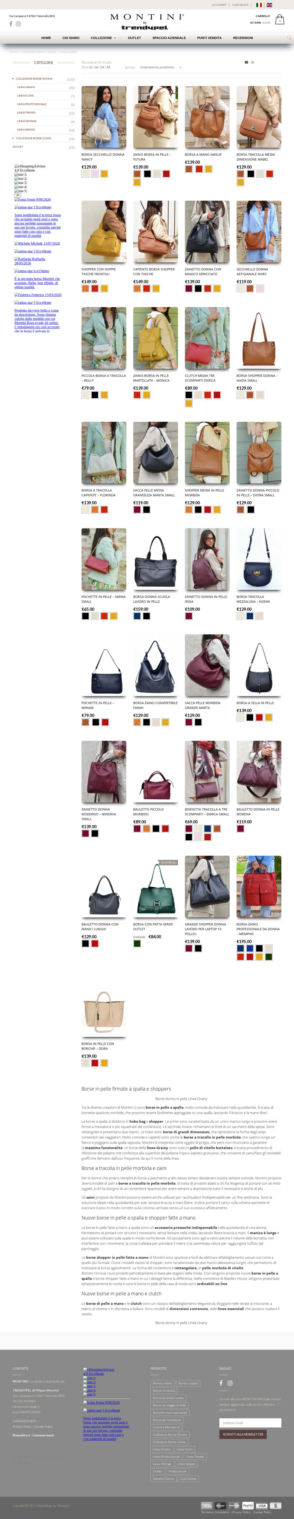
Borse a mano (162, 1383)
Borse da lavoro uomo (168, 1398)
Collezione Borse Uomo (33, 138)
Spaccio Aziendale (169, 38)
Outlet (18, 146)
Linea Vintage (27, 121)
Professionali (177, 1471)
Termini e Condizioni (215, 1512)
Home (46, 38)
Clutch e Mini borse (166, 1427)
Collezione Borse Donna (39, 52)
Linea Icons (25, 95)
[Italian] (259, 5)
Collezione (101, 38)
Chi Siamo (70, 38)
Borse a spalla (188, 1383)
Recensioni (243, 38)
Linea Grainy (26, 87)
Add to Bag (104, 145)
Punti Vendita (209, 38)
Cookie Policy (43, 1426)
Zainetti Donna (163, 1478)
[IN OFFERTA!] (155, 886)
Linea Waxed (26, 129)
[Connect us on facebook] (10, 24)
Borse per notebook (167, 1420)
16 (96, 67)
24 (102, 67)
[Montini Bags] (147, 21)
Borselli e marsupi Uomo (170, 1412)
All (108, 67)
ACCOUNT (219, 5)
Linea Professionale (32, 104)
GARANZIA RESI (24, 1421)
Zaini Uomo (188, 1478)
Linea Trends (26, 112)
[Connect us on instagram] (18, 24)
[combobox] (160, 67)
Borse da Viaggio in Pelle (169, 1405)
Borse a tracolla (164, 1390)
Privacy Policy (22, 1426)
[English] (269, 5)
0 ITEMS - (260, 22)
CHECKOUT (240, 5)
